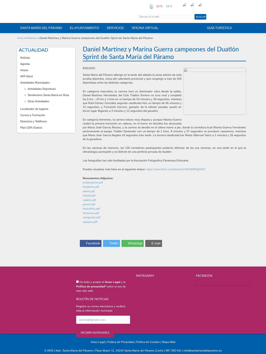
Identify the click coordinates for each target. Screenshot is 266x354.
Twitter (113, 243)
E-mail (155, 243)
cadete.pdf (89, 200)
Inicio (20, 38)
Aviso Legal (98, 341)
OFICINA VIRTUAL (145, 28)
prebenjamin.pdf (93, 182)
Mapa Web (168, 341)
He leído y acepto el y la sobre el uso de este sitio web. (101, 286)
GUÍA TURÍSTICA (219, 28)
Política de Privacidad (120, 341)
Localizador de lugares (34, 108)
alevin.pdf (89, 191)
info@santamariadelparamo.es (203, 350)
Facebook (93, 243)
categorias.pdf (91, 217)
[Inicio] (56, 11)
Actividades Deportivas (42, 88)
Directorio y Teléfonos (33, 121)
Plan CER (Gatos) (31, 127)
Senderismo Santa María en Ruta (48, 95)
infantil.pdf (89, 195)
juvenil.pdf (89, 204)
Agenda (25, 63)
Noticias (31, 38)
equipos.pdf (90, 221)
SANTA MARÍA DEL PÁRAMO (41, 28)
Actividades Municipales (35, 82)
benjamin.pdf (91, 186)
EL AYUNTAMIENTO (84, 28)
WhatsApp (135, 243)
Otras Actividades (38, 101)
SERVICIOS (115, 28)
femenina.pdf (91, 213)
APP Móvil (26, 76)
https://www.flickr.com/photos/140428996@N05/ (175, 169)
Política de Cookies (148, 341)
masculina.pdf (91, 208)
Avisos (24, 70)
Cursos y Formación (32, 115)
